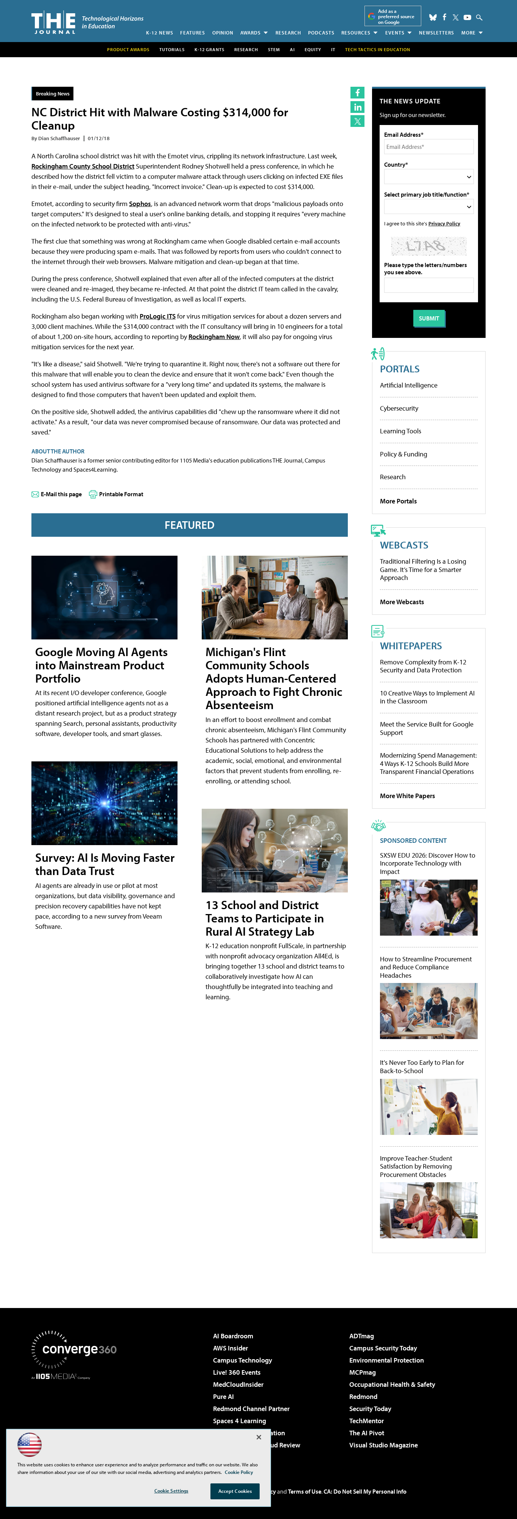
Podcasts (321, 33)
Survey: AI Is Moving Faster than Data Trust (104, 864)
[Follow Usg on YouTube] (467, 17)
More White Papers (407, 795)
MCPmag (362, 1372)
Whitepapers (411, 645)
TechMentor (366, 1420)
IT (333, 49)
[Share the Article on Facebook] (357, 92)
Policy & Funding (403, 454)
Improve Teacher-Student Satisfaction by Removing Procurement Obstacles (416, 1166)
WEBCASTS (404, 544)
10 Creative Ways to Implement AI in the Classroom (427, 697)
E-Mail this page (61, 494)
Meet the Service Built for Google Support (426, 728)
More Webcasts (402, 601)
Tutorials (172, 49)
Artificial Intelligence (409, 385)
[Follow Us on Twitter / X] (456, 17)
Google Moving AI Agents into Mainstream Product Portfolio (101, 665)
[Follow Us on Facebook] (444, 16)
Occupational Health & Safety (392, 1384)
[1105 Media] (76, 1418)
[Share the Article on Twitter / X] (357, 121)
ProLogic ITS (158, 316)
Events (395, 33)
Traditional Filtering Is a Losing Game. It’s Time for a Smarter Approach (423, 569)
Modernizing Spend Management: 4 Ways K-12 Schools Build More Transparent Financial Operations (428, 763)
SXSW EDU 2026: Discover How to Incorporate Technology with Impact (427, 863)
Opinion (223, 33)
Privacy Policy (444, 223)
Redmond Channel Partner (251, 1408)
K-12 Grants (209, 49)
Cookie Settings (171, 1491)
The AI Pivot (366, 1432)
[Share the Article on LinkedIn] (357, 107)
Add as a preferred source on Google (396, 16)
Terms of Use (304, 1491)
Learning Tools (400, 431)
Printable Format (121, 494)
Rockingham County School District (82, 166)
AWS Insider (230, 1348)
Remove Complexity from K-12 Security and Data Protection (423, 666)
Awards (250, 33)
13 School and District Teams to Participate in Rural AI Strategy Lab (265, 918)
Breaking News (53, 93)
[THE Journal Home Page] (87, 22)
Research (288, 33)
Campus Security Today (383, 1348)
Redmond (363, 1396)
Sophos (140, 203)
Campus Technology (242, 1360)
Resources (356, 33)
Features (192, 33)
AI (292, 49)
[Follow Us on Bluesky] (433, 17)
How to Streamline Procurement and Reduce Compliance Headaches (426, 967)
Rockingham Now (214, 336)
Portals (400, 368)
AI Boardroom (233, 1335)
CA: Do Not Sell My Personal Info (365, 1491)
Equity (313, 49)
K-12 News (159, 33)
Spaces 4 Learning (239, 1420)
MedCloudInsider (238, 1384)
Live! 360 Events (237, 1372)
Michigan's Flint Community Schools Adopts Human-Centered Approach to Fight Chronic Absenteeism (274, 678)
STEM (274, 49)
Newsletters (436, 33)
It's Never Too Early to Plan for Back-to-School (422, 1066)
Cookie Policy (239, 1472)
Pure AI (223, 1396)
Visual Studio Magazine (383, 1445)
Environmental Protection (386, 1360)
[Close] (259, 1437)
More (468, 33)
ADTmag (361, 1335)
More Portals (398, 501)
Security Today (370, 1408)
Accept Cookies (235, 1491)
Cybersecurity (399, 408)
